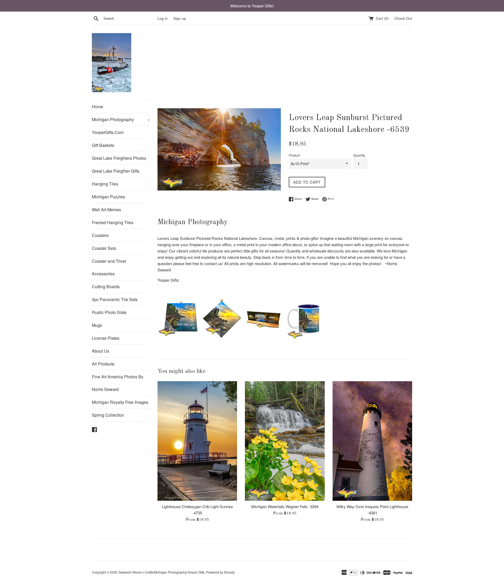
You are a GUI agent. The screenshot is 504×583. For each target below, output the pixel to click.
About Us (100, 351)
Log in (163, 18)
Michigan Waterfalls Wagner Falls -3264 (284, 506)
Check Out (403, 18)
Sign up (180, 18)
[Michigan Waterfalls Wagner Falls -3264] (284, 441)
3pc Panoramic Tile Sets (115, 299)
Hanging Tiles (105, 184)
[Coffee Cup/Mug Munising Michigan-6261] (306, 337)
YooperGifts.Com (108, 132)
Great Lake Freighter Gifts (115, 171)
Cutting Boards (106, 286)
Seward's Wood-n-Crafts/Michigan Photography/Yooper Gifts (161, 572)
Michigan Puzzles (108, 197)
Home (97, 107)
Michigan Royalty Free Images (120, 402)
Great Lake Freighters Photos (119, 158)
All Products (103, 364)
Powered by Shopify (220, 572)
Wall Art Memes (106, 210)
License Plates (105, 338)
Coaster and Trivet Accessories (109, 267)
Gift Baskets (103, 145)
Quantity (359, 155)
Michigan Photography (121, 119)
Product (294, 155)
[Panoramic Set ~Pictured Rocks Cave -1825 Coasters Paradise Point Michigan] (264, 337)
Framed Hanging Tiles (112, 222)
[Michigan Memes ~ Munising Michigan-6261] (180, 337)
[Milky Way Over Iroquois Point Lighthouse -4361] (372, 441)
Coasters (100, 235)
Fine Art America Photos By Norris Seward (117, 383)
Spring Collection (108, 415)
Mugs (97, 325)
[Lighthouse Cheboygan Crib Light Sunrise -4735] (197, 441)
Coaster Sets (104, 248)
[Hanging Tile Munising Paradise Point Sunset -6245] (222, 337)
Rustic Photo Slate (109, 312)
